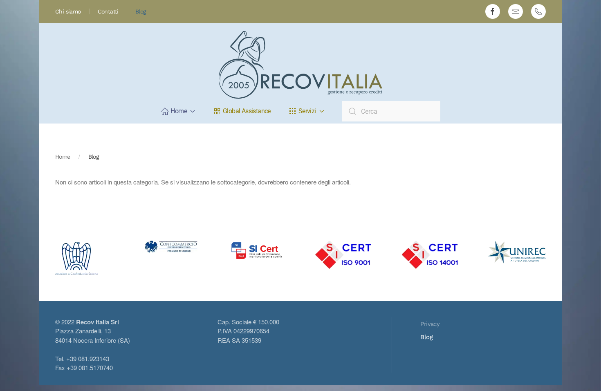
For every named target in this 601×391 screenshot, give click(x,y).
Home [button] (178, 111)
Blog (140, 11)
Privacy (430, 324)
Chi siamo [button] (68, 11)
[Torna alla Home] (300, 65)
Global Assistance (247, 111)
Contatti (108, 11)
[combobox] (391, 111)
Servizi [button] (307, 111)
